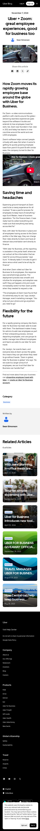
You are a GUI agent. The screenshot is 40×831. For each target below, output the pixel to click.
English (8, 789)
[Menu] (37, 4)
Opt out (24, 825)
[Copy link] (27, 71)
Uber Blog (7, 3)
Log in (22, 4)
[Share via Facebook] (12, 71)
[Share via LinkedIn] (17, 71)
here (27, 819)
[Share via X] (22, 71)
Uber (5, 622)
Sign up (30, 4)
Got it (33, 825)
